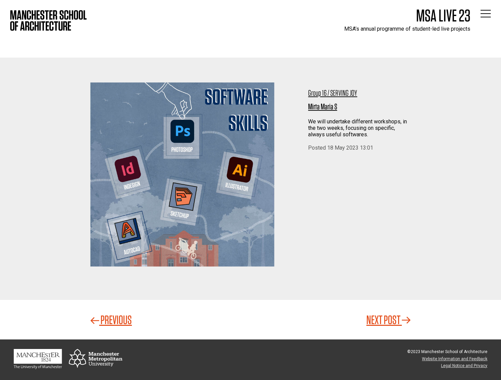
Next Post (384, 320)
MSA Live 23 (443, 15)
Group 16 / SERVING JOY (332, 93)
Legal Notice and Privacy (464, 365)
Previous (115, 320)
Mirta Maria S (322, 106)
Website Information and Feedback (454, 358)
